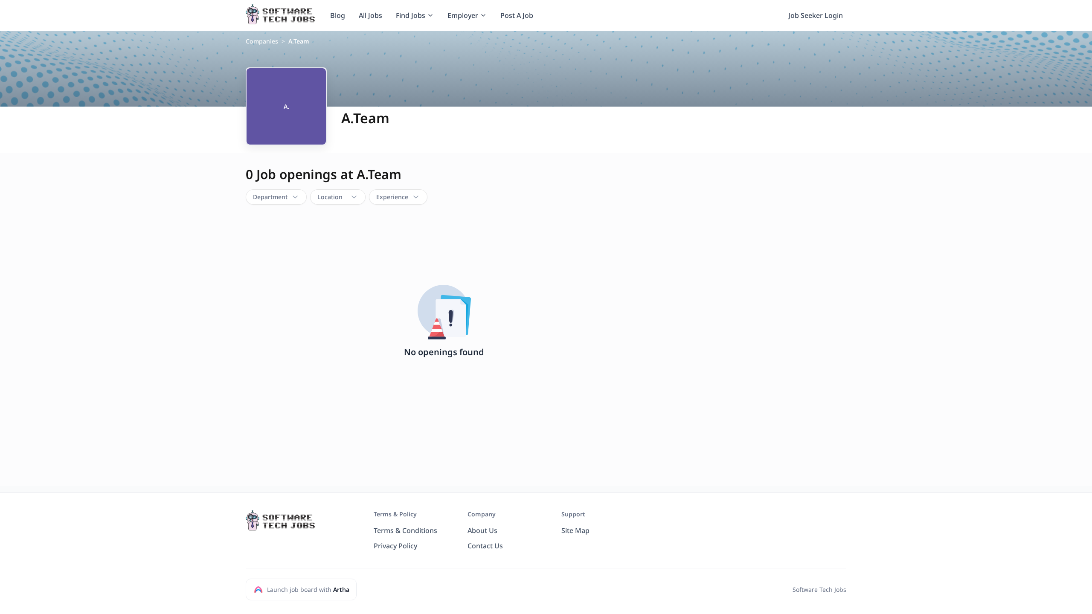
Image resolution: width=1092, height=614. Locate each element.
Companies (262, 41)
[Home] (280, 14)
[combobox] (276, 197)
